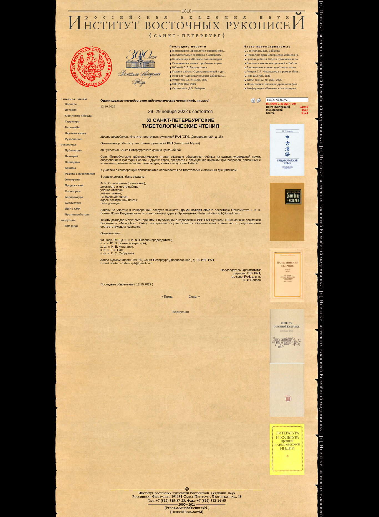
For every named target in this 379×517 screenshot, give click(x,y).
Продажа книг (74, 185)
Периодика (72, 162)
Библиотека (73, 202)
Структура (72, 121)
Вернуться (181, 311)
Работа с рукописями (80, 173)
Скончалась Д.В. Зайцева (188, 88)
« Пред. (167, 296)
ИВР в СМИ (72, 208)
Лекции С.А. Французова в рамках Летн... (273, 71)
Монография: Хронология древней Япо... (199, 50)
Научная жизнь (75, 133)
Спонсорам (72, 191)
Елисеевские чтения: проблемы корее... (198, 63)
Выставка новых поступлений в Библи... (273, 63)
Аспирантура (74, 197)
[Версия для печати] (253, 99)
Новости (71, 104)
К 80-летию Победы (78, 115)
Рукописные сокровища (71, 141)
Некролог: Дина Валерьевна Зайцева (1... (199, 75)
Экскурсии (72, 179)
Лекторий (71, 156)
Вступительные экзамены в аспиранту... (197, 55)
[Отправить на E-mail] (258, 99)
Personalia (72, 127)
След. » (194, 296)
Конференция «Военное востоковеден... (198, 59)
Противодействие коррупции (75, 217)
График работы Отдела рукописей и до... (199, 71)
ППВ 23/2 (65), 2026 (184, 84)
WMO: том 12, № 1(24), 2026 (189, 80)
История (71, 109)
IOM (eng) (71, 225)
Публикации (73, 150)
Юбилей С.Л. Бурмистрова (189, 67)
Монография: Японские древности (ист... (273, 84)
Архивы (70, 167)
